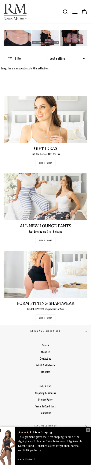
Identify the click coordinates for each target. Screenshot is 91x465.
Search (45, 345)
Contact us (45, 358)
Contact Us (45, 413)
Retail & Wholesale (45, 365)
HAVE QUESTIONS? (45, 425)
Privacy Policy (45, 399)
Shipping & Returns (45, 393)
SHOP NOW (45, 162)
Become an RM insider (45, 331)
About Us (45, 352)
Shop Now (45, 317)
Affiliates (45, 372)
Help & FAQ (45, 386)
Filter (18, 58)
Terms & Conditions (45, 406)
